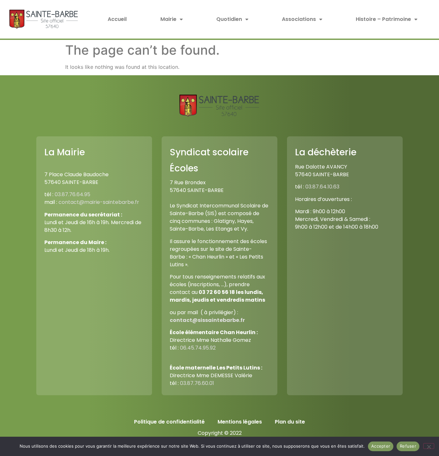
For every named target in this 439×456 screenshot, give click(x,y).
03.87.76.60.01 (197, 383)
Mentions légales (240, 421)
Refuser (408, 446)
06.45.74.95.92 (198, 347)
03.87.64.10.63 (322, 186)
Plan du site (290, 421)
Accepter (380, 446)
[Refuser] (428, 446)
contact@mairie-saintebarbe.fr (98, 202)
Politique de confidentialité (169, 421)
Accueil (117, 19)
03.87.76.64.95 (72, 194)
